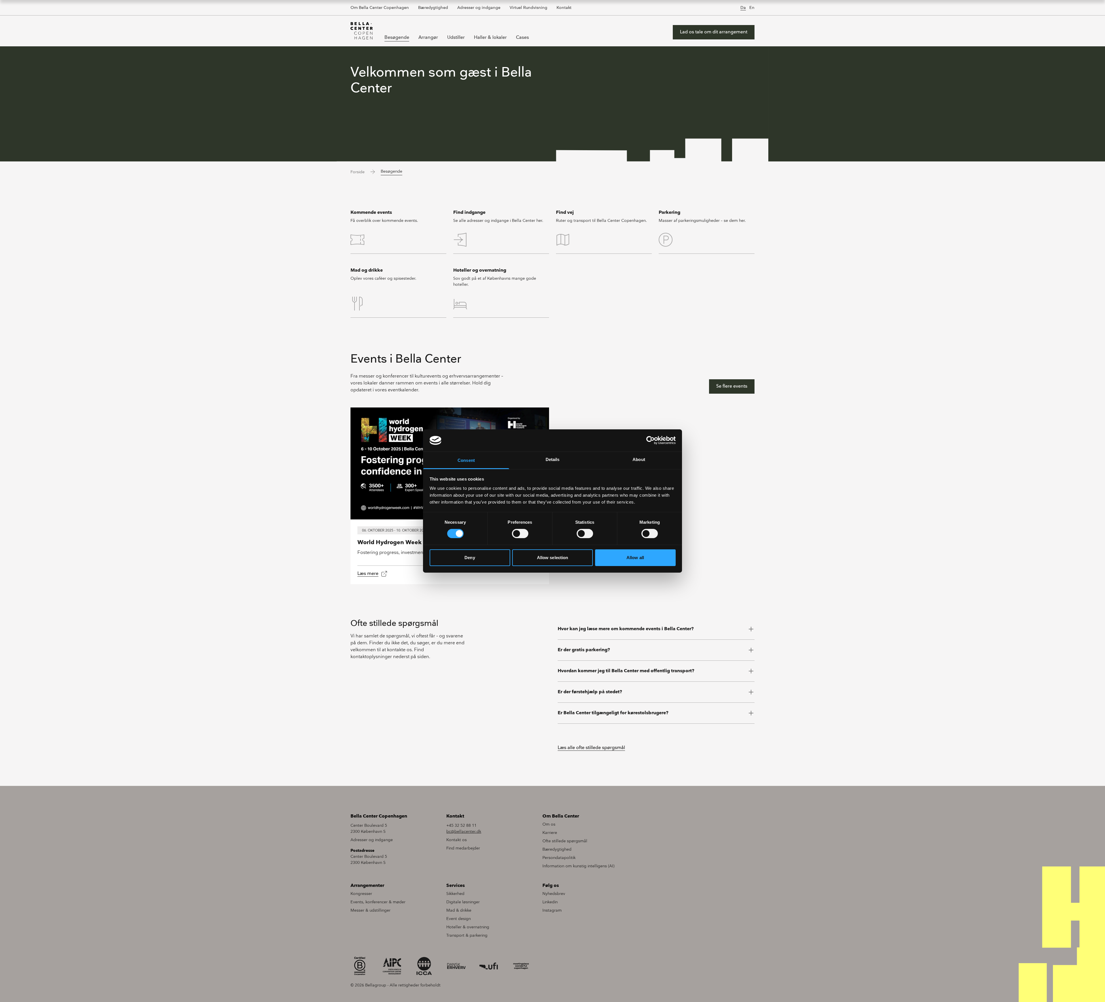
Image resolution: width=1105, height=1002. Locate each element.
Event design (458, 918)
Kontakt (564, 7)
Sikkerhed (455, 893)
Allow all (635, 557)
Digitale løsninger (463, 902)
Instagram (552, 910)
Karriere (549, 832)
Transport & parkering (466, 935)
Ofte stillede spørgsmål (564, 841)
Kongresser (361, 893)
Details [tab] (553, 459)
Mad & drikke (458, 910)
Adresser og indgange (478, 7)
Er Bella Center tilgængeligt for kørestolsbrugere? (613, 713)
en (752, 7)
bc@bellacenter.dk (463, 831)
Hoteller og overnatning (479, 270)
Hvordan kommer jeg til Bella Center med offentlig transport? (626, 671)
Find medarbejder (463, 848)
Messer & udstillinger (370, 910)
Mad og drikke (366, 270)
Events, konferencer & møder (377, 902)
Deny (469, 557)
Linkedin (550, 902)
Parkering (669, 212)
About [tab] (638, 459)
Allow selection (552, 557)
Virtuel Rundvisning (528, 7)
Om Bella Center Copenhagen (379, 7)
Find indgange (469, 212)
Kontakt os (456, 839)
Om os (548, 824)
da (743, 7)
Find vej (565, 212)
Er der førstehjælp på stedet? (590, 692)
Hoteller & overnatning (467, 927)
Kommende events (371, 212)
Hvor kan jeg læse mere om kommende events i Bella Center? (626, 629)
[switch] (520, 533)
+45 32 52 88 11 (461, 825)
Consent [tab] (466, 460)
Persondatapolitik (559, 857)
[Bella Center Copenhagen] (361, 30)
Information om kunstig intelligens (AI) (578, 866)
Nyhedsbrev (553, 893)
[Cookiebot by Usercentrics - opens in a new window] (650, 440)
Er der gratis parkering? (584, 650)
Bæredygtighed (433, 7)
